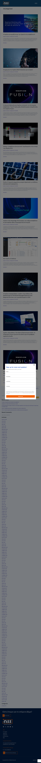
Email (7, 371)
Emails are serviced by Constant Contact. (28, 392)
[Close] (34, 365)
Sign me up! (20, 396)
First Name (8, 376)
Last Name (8, 381)
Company (8, 386)
